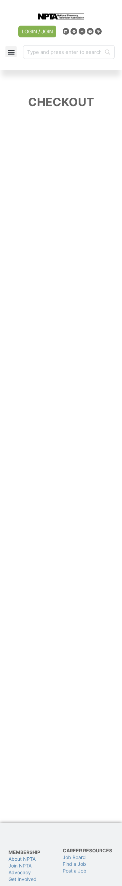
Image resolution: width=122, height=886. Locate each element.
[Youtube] (90, 31)
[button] (11, 51)
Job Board (74, 857)
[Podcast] (98, 31)
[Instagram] (82, 31)
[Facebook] (73, 31)
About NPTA (22, 859)
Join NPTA (20, 865)
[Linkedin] (66, 31)
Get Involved (22, 879)
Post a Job (74, 871)
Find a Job (74, 864)
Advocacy (19, 872)
